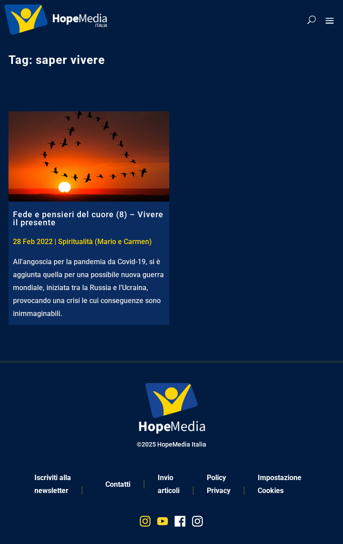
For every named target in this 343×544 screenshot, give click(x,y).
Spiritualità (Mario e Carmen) (105, 241)
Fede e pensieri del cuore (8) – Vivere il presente (88, 218)
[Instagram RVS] (197, 523)
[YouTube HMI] (162, 523)
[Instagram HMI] (145, 523)
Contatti (117, 484)
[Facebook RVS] (180, 523)
